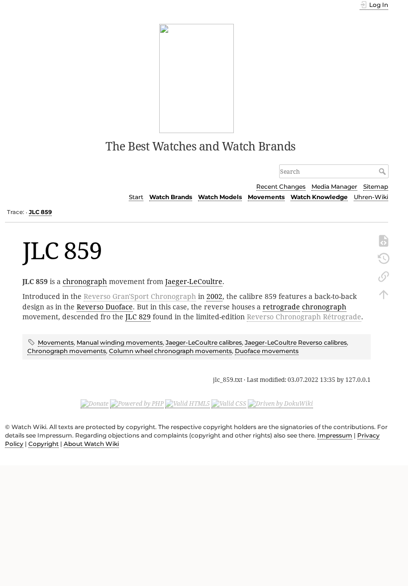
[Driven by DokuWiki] (280, 403)
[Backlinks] (383, 276)
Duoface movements (267, 351)
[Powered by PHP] (137, 403)
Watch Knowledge (319, 197)
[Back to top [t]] (383, 293)
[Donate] (94, 403)
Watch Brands (170, 197)
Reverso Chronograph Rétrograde (304, 316)
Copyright (43, 443)
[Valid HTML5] (187, 403)
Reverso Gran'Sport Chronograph (140, 296)
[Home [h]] (196, 77)
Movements (266, 197)
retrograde (281, 306)
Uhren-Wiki (371, 197)
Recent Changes (281, 186)
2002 (214, 296)
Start (136, 197)
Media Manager (334, 186)
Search (383, 171)
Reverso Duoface (105, 306)
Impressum (334, 435)
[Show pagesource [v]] (383, 240)
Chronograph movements (66, 351)
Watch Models (220, 197)
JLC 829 (138, 316)
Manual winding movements (120, 342)
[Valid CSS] (228, 403)
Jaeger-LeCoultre (193, 281)
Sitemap (375, 186)
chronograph (85, 281)
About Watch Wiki (91, 443)
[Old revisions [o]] (383, 258)
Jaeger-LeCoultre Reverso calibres (296, 342)
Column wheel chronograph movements (170, 351)
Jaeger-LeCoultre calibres (204, 342)
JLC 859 (40, 212)
